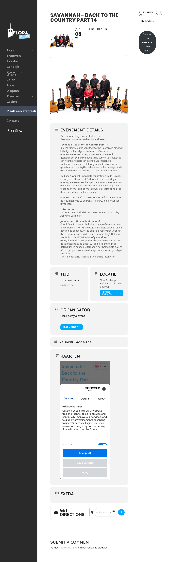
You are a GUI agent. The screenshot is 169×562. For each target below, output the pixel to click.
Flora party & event (72, 316)
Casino (12, 102)
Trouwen (14, 56)
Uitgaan (13, 91)
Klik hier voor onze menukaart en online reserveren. (88, 256)
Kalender (67, 342)
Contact (13, 120)
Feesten (13, 61)
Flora (10, 50)
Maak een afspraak (21, 111)
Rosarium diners (14, 73)
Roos (10, 85)
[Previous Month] (156, 13)
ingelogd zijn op (68, 547)
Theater (13, 96)
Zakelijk (13, 67)
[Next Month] (160, 13)
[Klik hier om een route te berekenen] (121, 512)
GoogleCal (84, 342)
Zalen (11, 80)
